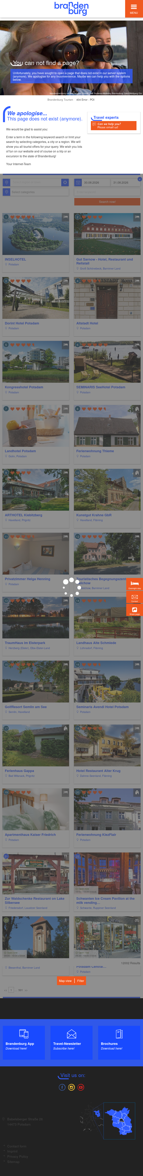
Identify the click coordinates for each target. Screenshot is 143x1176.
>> (26, 990)
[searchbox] (30, 182)
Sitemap (13, 1161)
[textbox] (22, 192)
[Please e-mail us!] (113, 125)
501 (20, 990)
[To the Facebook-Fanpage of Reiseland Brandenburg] (62, 1087)
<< (5, 990)
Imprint (12, 1151)
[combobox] (35, 182)
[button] (134, 610)
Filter (80, 981)
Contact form (16, 1146)
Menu (134, 13)
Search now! (107, 201)
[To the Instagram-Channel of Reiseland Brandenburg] (71, 1087)
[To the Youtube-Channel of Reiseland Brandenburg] (80, 1087)
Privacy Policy (17, 1156)
